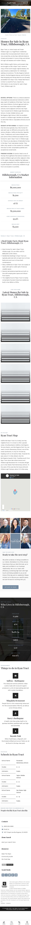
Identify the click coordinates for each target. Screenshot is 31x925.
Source (24, 35)
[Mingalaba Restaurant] (15, 695)
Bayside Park (15, 736)
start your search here (8, 842)
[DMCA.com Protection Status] (8, 864)
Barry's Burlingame (15, 718)
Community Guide (7, 856)
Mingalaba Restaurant (15, 700)
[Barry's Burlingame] (15, 713)
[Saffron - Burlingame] (15, 676)
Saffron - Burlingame (15, 680)
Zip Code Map (6, 859)
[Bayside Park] (15, 731)
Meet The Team (6, 854)
